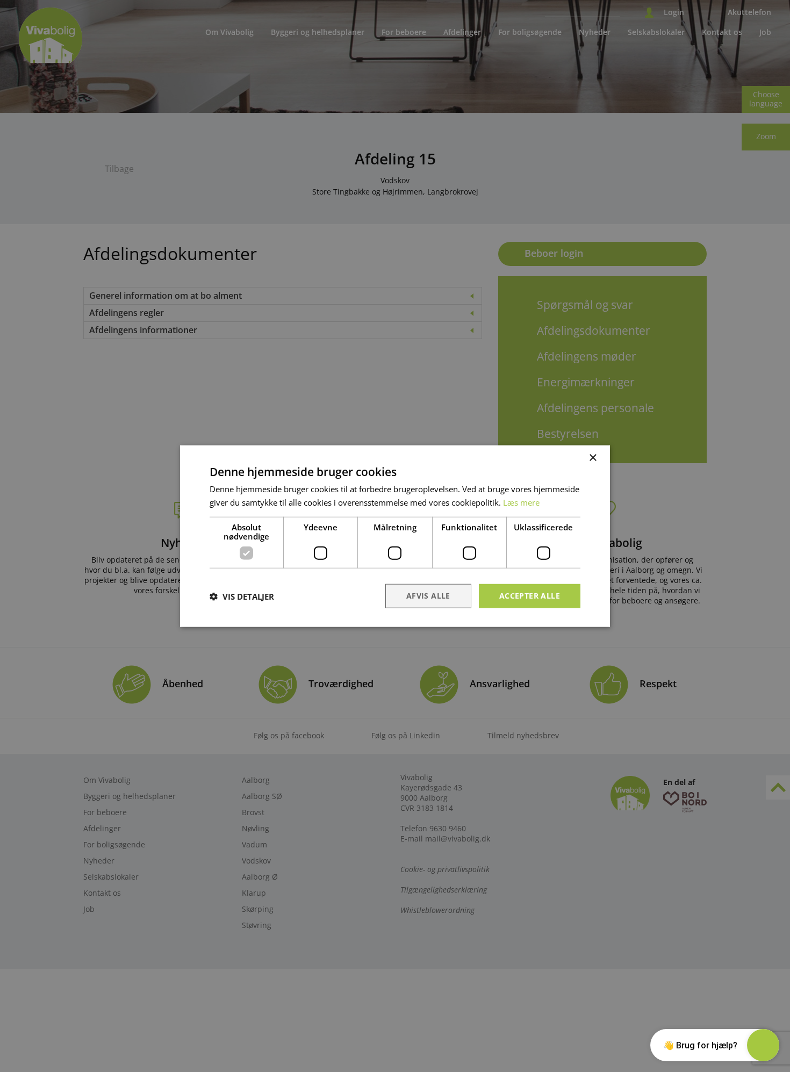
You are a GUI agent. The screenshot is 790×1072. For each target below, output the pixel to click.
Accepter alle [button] (529, 596)
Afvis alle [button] (428, 596)
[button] (242, 596)
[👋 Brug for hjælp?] (763, 1045)
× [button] (592, 458)
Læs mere (521, 502)
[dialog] (395, 536)
